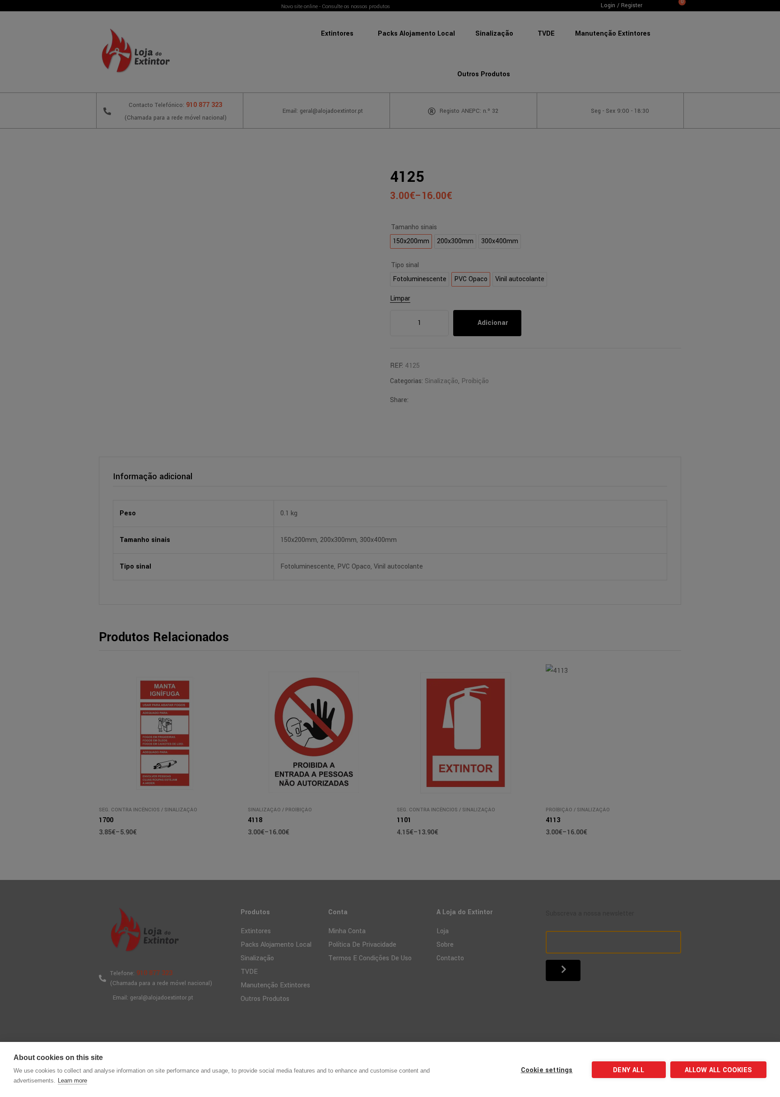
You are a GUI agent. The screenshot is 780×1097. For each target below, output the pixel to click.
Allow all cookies (718, 1070)
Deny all (628, 1070)
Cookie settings (547, 1070)
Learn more (72, 1080)
